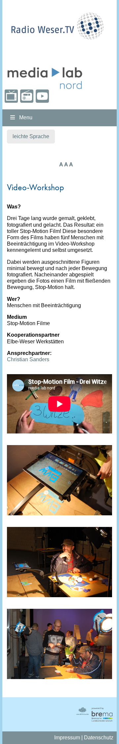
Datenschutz (98, 737)
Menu (25, 117)
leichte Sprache (31, 136)
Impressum (67, 737)
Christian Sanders (28, 359)
